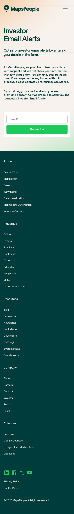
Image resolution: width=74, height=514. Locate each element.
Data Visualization (14, 198)
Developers (10, 336)
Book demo (10, 329)
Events (8, 241)
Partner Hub (10, 316)
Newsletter (10, 323)
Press (7, 404)
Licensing (9, 454)
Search (8, 185)
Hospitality (10, 274)
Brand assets (11, 355)
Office (7, 234)
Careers (8, 385)
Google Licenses (13, 441)
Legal (7, 411)
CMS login (9, 342)
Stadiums (9, 248)
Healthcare (10, 254)
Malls (7, 280)
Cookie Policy (11, 488)
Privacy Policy (12, 482)
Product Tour (11, 172)
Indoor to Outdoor (14, 211)
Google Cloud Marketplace (19, 447)
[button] (64, 8)
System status (12, 349)
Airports (8, 261)
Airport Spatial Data (15, 287)
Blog (6, 310)
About (7, 378)
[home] (21, 8)
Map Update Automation (18, 205)
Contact (8, 391)
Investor (8, 398)
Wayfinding (10, 192)
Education (9, 267)
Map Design (10, 179)
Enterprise (9, 434)
